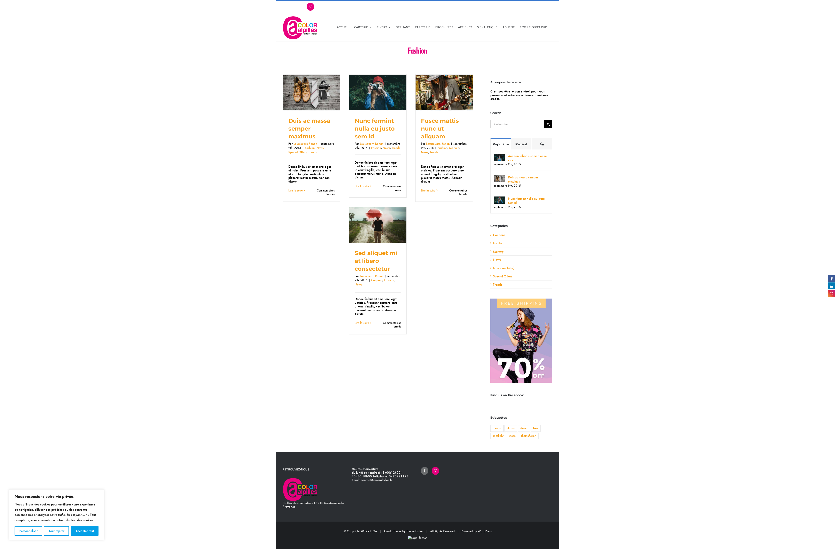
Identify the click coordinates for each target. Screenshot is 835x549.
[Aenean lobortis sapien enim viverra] (499, 156)
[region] (56, 514)
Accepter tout (84, 531)
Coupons (376, 280)
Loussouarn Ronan (305, 144)
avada (497, 428)
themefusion (528, 436)
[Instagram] (435, 471)
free (535, 428)
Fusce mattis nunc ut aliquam (440, 128)
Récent (521, 144)
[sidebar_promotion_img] (521, 300)
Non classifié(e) (503, 268)
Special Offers (297, 152)
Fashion (310, 148)
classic (511, 428)
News (320, 148)
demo (524, 428)
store (512, 436)
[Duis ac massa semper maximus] (499, 177)
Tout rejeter (56, 531)
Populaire (501, 144)
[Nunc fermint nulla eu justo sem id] (499, 198)
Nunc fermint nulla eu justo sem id (375, 128)
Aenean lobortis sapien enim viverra (527, 158)
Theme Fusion (414, 531)
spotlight (498, 436)
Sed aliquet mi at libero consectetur (376, 261)
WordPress (485, 531)
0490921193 (398, 476)
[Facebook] (424, 471)
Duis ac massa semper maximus (309, 128)
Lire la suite (295, 190)
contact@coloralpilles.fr (376, 480)
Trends (312, 152)
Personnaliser (28, 531)
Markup (454, 148)
